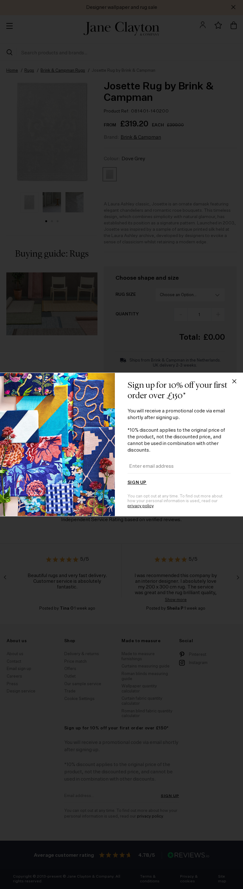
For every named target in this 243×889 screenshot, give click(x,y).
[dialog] (121, 444)
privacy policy (140, 506)
